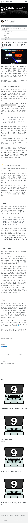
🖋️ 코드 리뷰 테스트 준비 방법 (8, 33)
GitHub (6, 515)
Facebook (17, 515)
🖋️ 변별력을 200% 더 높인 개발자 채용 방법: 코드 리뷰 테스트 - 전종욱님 (13, 29)
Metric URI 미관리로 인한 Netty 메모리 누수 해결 (14, 408)
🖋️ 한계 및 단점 (6, 37)
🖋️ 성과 (4, 35)
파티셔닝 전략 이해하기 (7, 439)
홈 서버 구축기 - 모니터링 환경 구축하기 (11, 471)
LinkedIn (23, 515)
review (6, 335)
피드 (8, 518)
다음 (20, 354)
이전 (7, 354)
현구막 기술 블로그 (8, 1)
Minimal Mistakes (18, 520)
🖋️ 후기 (4, 39)
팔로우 (12, 21)
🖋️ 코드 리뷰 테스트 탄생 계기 (8, 31)
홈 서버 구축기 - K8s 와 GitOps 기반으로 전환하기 (13, 503)
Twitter (11, 515)
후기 (10, 335)
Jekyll (13, 520)
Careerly (4, 518)
